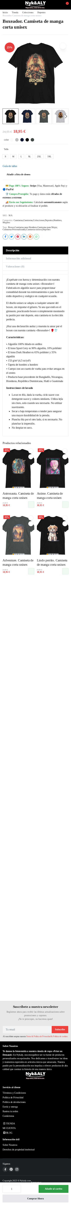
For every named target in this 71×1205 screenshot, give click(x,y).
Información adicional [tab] (18, 258)
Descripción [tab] (12, 250)
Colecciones (27, 12)
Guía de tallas (10, 166)
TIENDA (10, 1123)
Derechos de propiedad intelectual (19, 1149)
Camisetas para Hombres (26, 227)
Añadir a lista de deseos (18, 174)
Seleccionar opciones (31, 504)
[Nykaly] (35, 4)
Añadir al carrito (53, 1189)
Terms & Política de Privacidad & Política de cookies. (47, 1036)
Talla (6, 149)
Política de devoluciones (14, 1102)
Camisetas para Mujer (47, 227)
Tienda (15, 12)
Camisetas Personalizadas (14, 229)
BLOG (9, 1133)
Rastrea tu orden (10, 1111)
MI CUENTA (9, 1128)
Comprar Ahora (35, 1198)
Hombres (57, 220)
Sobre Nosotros (10, 1145)
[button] (65, 5)
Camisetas (18, 220)
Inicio (5, 12)
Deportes (41, 12)
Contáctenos (8, 1116)
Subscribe (60, 1029)
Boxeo (11, 227)
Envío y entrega (10, 1106)
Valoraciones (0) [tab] (15, 266)
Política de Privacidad (13, 1097)
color (6, 139)
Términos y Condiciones (14, 1093)
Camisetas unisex (34, 229)
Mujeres (6, 222)
